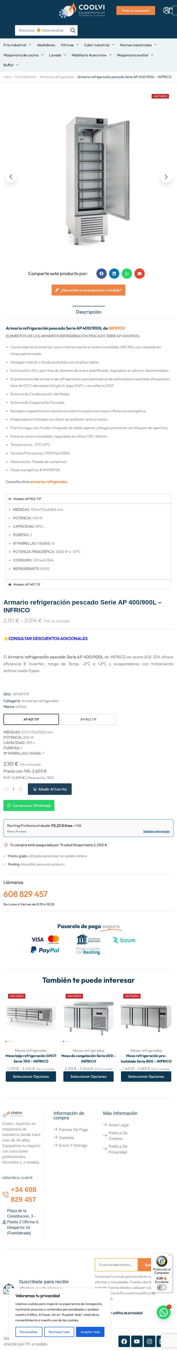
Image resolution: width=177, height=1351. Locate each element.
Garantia (66, 1138)
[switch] (161, 1287)
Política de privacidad (118, 1149)
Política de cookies (118, 1136)
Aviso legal (119, 1125)
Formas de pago (73, 1129)
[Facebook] (124, 1341)
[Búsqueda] (72, 30)
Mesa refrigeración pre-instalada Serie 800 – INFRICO (146, 1058)
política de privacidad (128, 1312)
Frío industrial (25, 77)
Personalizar (29, 1332)
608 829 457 (25, 894)
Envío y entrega (73, 1145)
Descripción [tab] (88, 312)
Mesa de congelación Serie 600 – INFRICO (88, 1058)
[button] (166, 10)
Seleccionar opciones (31, 1076)
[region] (60, 1315)
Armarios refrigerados (57, 77)
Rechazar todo (59, 1332)
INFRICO (117, 328)
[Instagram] (149, 1341)
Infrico (20, 706)
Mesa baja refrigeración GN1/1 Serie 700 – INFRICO (31, 1058)
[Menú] (169, 1256)
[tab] (88, 312)
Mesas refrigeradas (31, 1050)
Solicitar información (156, 831)
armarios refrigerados (48, 481)
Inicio (7, 77)
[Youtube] (137, 1341)
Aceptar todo (90, 1332)
